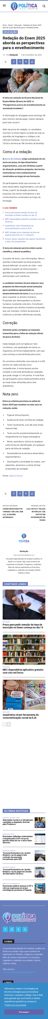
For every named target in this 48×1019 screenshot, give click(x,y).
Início (5, 25)
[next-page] (8, 724)
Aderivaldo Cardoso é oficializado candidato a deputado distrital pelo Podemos (18, 822)
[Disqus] (24, 763)
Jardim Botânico (9, 850)
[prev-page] (4, 724)
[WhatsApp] (32, 61)
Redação (14, 55)
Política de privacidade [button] (15, 1005)
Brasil (10, 25)
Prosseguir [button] (24, 1012)
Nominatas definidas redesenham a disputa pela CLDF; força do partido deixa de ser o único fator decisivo (18, 839)
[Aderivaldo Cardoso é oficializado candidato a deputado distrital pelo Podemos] (40, 822)
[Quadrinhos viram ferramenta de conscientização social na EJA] (24, 695)
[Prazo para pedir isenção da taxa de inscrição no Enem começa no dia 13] (24, 605)
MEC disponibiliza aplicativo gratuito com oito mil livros (25, 220)
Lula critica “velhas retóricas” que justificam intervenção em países (35, 514)
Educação (18, 25)
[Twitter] (20, 61)
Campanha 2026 (8, 834)
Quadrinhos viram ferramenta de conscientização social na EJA (19, 226)
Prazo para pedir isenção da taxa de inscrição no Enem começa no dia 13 (21, 213)
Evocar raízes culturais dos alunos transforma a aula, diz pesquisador (25, 240)
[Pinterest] (26, 61)
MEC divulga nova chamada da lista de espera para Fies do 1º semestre (22, 233)
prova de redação (13, 159)
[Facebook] (13, 61)
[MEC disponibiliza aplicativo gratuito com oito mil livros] (24, 650)
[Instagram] (11, 929)
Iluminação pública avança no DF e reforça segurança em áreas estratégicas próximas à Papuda (18, 888)
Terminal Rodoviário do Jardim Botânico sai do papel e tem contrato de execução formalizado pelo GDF (17, 856)
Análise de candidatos (11, 883)
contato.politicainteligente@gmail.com (19, 972)
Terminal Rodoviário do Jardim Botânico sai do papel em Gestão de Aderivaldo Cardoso (17, 871)
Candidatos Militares (11, 817)
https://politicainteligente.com (24, 555)
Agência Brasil (16, 475)
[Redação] (4, 55)
